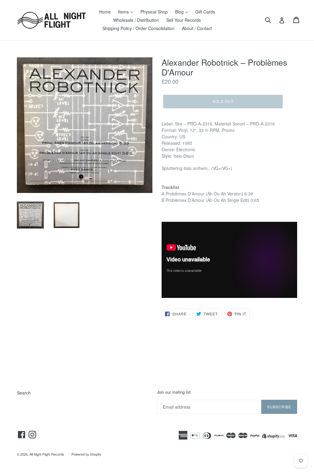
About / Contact (197, 28)
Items (124, 12)
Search (24, 393)
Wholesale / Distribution (136, 20)
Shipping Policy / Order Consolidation (138, 28)
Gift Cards (205, 12)
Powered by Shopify (86, 454)
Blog (180, 12)
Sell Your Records (183, 20)
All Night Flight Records (46, 454)
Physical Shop (154, 12)
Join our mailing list (174, 392)
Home (105, 12)
